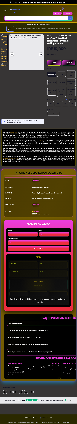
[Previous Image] (12, 54)
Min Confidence (13, 238)
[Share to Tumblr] (31, 392)
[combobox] (36, 18)
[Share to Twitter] (5, 392)
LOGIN (57, 13)
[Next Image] (40, 54)
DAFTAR (67, 13)
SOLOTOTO (13, 132)
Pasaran (10, 230)
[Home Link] (15, 11)
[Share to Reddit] (26, 392)
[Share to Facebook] (10, 392)
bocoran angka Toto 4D (10, 158)
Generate (38, 248)
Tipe (40, 230)
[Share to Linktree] (15, 392)
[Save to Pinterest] (21, 392)
